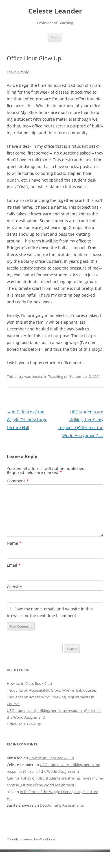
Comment (17, 481)
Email (14, 565)
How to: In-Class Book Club (29, 683)
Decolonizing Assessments (62, 805)
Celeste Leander (55, 11)
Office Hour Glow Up (24, 724)
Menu (55, 37)
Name (14, 543)
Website (14, 587)
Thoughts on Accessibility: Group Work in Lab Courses (52, 690)
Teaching (55, 376)
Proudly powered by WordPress (31, 839)
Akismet (36, 850)
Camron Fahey (19, 778)
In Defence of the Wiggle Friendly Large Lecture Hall (27, 419)
